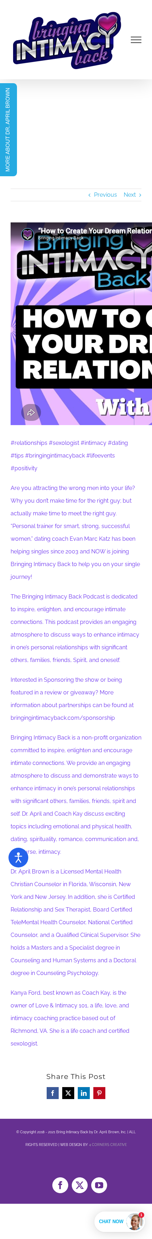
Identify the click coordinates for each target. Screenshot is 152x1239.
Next (130, 194)
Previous (105, 194)
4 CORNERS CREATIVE (108, 1145)
